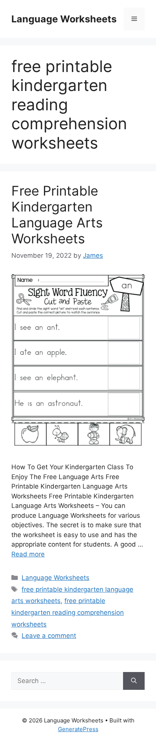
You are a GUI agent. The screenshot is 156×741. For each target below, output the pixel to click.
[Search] (134, 681)
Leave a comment (49, 635)
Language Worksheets (64, 19)
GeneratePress (78, 729)
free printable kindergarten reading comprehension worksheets (67, 612)
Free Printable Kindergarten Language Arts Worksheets (57, 214)
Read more (28, 554)
